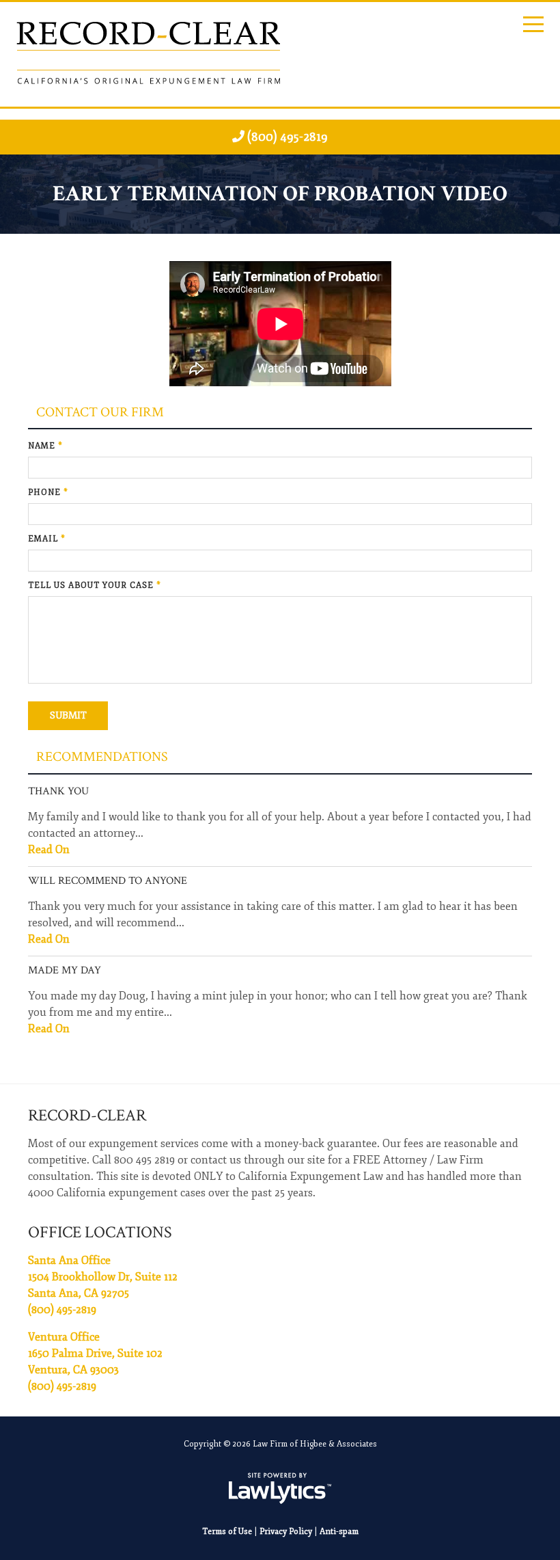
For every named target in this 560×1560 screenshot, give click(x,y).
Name (45, 446)
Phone (48, 492)
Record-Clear (87, 1115)
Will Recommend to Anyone (107, 881)
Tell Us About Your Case (94, 585)
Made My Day (64, 970)
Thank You (58, 791)
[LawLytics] (280, 1488)
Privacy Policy (286, 1532)
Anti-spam (339, 1532)
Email (47, 539)
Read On (49, 850)
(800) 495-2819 (287, 136)
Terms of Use (227, 1532)
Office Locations (100, 1232)
